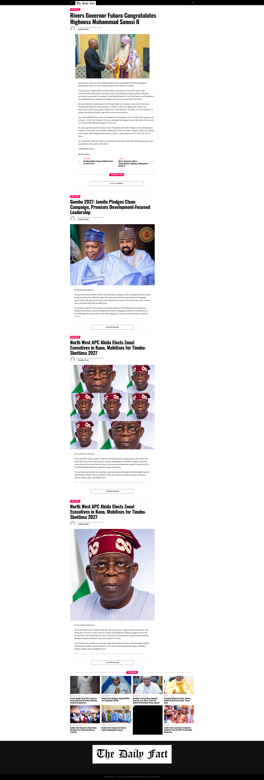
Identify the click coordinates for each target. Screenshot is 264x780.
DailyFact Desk (83, 29)
